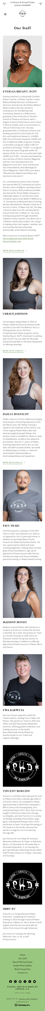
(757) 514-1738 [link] (22, 993)
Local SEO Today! (28, 999)
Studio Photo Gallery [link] (22, 965)
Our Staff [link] (22, 958)
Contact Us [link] (22, 972)
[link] (22, 14)
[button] (3, 14)
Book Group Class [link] (23, 969)
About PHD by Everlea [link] (22, 962)
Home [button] (22, 955)
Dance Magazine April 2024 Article (18, 238)
